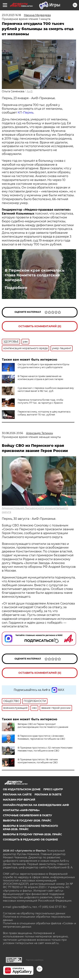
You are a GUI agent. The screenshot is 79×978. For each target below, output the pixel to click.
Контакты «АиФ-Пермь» (21, 810)
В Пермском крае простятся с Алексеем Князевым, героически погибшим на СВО (41, 737)
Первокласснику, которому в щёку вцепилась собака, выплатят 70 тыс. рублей (44, 413)
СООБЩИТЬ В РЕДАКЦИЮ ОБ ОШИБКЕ (30, 839)
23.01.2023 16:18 (11, 15)
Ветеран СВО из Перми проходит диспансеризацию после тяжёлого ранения (43, 725)
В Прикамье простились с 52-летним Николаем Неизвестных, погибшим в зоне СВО (45, 749)
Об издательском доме (21, 789)
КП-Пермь (25, 112)
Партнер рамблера (34, 960)
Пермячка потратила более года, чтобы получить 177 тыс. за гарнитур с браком (40, 401)
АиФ (30, 91)
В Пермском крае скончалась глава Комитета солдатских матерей (34, 275)
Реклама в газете (48, 794)
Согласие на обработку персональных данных (34, 913)
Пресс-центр (53, 789)
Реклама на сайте (17, 794)
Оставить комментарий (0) (39, 326)
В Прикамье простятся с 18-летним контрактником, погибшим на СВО (38, 761)
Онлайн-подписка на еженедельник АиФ (36, 805)
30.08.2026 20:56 (12, 433)
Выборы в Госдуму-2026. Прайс (27, 820)
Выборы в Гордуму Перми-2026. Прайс (32, 834)
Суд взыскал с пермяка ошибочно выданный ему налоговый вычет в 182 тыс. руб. (46, 389)
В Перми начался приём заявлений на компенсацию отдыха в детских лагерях (40, 378)
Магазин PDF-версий (19, 799)
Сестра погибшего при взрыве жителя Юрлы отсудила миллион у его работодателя (43, 366)
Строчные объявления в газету (27, 815)
